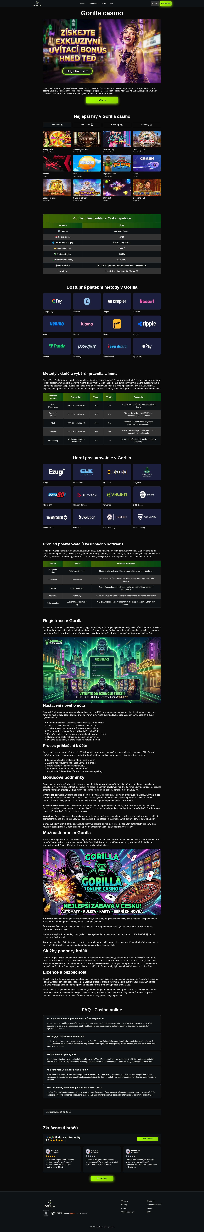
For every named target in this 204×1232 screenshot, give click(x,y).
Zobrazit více (102, 1178)
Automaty (145, 125)
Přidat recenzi (148, 1139)
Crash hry (115, 125)
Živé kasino (85, 125)
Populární (56, 125)
